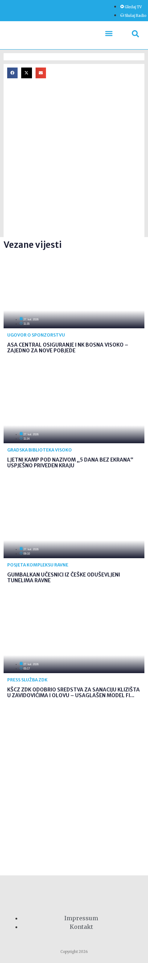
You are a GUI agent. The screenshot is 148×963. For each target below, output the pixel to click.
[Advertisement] (74, 159)
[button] (109, 34)
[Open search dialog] (135, 35)
